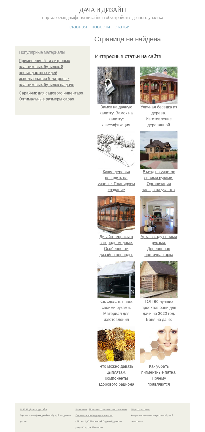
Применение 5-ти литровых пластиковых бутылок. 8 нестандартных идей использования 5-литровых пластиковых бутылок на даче (46, 73)
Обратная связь (140, 409)
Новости (101, 26)
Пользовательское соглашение (108, 409)
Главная (77, 26)
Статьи (122, 26)
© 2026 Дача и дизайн (33, 409)
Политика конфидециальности (94, 415)
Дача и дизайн (102, 9)
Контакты (81, 409)
